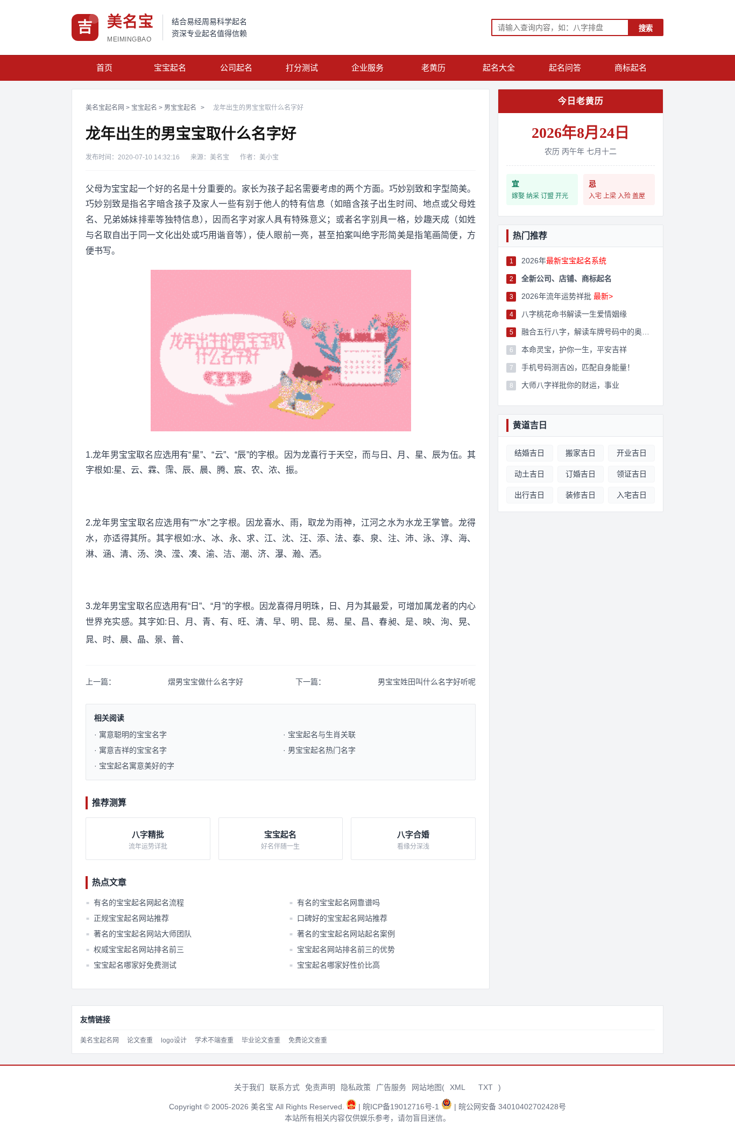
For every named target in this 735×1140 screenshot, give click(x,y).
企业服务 (367, 67)
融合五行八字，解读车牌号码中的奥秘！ (588, 331)
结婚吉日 (529, 453)
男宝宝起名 (180, 107)
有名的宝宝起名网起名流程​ (135, 902)
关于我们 (249, 1087)
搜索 (646, 28)
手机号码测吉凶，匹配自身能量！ (577, 367)
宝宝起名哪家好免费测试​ (131, 965)
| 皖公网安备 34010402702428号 (510, 1106)
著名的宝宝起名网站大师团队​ (139, 933)
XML (457, 1087)
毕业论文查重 (261, 1040)
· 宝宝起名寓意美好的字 (134, 765)
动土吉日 (529, 474)
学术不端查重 (214, 1040)
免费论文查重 (307, 1040)
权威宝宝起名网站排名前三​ (135, 949)
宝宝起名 (170, 67)
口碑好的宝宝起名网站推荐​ (338, 918)
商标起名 (630, 67)
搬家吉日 (581, 453)
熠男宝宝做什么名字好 (205, 681)
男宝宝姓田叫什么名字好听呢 (427, 681)
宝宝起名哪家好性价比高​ (334, 965)
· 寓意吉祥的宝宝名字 (130, 750)
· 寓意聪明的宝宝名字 (130, 734)
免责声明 (320, 1087)
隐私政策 (356, 1087)
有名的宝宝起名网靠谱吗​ (334, 902)
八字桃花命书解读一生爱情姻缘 (574, 314)
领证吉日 (632, 474)
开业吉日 (632, 453)
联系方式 (285, 1087)
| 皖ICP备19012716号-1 (399, 1106)
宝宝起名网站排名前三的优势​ (341, 949)
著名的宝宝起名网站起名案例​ (341, 933)
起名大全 (499, 67)
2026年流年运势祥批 (567, 296)
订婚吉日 (581, 474)
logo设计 (174, 1040)
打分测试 (302, 67)
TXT (485, 1087)
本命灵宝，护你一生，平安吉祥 (574, 349)
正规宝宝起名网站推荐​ (127, 918)
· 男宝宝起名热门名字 (319, 750)
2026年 (563, 260)
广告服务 (391, 1087)
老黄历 (433, 67)
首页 (104, 67)
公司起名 (236, 67)
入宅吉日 (632, 495)
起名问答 (565, 67)
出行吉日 (529, 495)
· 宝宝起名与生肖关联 (319, 734)
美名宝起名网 (105, 107)
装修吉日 (581, 495)
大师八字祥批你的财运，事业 (570, 385)
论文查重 (140, 1040)
